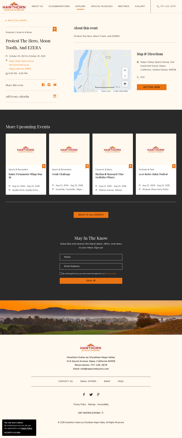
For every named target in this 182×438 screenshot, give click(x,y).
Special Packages (102, 6)
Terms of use (106, 91)
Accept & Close (12, 433)
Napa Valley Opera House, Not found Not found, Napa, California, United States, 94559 (158, 66)
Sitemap (91, 405)
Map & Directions (150, 54)
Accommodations (59, 6)
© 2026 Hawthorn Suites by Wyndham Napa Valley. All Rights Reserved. (91, 423)
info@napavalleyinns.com (94, 369)
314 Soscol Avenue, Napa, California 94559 (91, 361)
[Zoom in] (125, 70)
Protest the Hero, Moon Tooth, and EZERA (28, 44)
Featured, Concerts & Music (19, 32)
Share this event (14, 85)
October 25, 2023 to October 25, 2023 (27, 56)
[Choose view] (125, 84)
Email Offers (88, 381)
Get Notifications (89, 413)
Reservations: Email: (91, 363)
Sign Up (91, 281)
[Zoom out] (125, 76)
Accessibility (102, 405)
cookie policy (26, 428)
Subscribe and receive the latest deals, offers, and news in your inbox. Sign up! (91, 246)
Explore (80, 6)
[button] (21, 65)
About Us (37, 6)
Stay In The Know (91, 238)
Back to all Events (17, 21)
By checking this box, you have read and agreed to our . (89, 274)
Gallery (140, 6)
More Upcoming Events (28, 126)
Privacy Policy (110, 274)
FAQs (121, 381)
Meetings (123, 6)
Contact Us (65, 381)
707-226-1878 (168, 6)
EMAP (107, 381)
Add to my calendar (17, 96)
